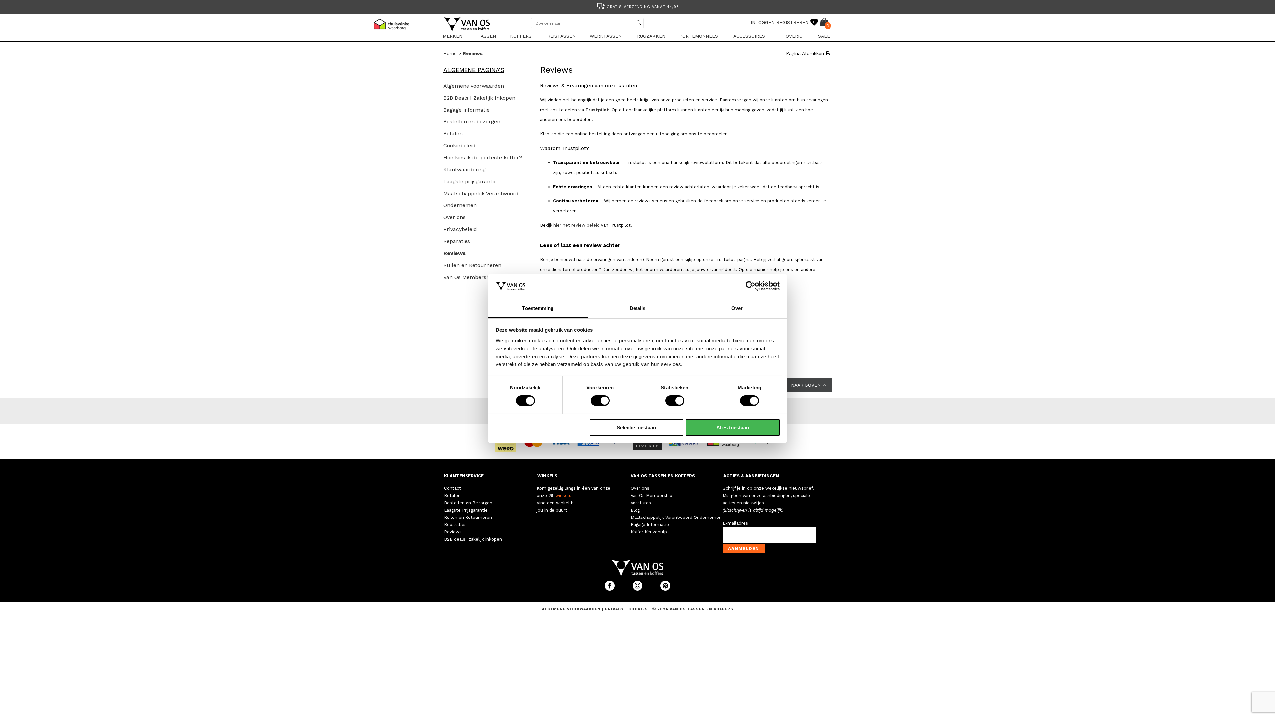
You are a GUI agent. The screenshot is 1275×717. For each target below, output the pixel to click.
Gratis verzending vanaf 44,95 (643, 7)
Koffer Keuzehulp (649, 531)
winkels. (564, 495)
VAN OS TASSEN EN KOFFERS (663, 475)
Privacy (615, 609)
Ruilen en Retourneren (472, 265)
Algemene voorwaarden (473, 86)
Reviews (473, 53)
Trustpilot (597, 109)
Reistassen (561, 36)
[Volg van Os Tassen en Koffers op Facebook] (610, 589)
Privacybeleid (460, 229)
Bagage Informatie (650, 524)
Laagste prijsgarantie (470, 181)
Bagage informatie (466, 110)
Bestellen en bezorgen (471, 122)
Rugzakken (651, 36)
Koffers (521, 36)
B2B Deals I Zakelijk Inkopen (479, 98)
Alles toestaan (732, 427)
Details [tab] (638, 308)
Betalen (453, 133)
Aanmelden (743, 548)
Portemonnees (698, 36)
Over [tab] (737, 308)
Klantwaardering (464, 169)
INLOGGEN (763, 22)
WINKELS (547, 475)
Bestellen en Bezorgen (468, 502)
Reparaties (456, 241)
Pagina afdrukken (806, 53)
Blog (635, 510)
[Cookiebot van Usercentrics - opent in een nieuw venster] (751, 286)
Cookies (638, 609)
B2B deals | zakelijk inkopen (473, 539)
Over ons (454, 217)
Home (450, 53)
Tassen (487, 36)
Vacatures (641, 502)
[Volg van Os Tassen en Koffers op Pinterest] (665, 589)
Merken (452, 36)
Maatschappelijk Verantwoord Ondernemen (676, 517)
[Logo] (467, 30)
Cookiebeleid (459, 145)
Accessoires (749, 36)
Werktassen (606, 36)
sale (824, 36)
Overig (794, 36)
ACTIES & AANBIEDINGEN (751, 475)
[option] (637, 6)
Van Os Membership (468, 277)
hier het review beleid (576, 225)
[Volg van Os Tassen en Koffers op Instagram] (638, 589)
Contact (452, 488)
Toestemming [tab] (537, 308)
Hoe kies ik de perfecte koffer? (482, 157)
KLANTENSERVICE (464, 475)
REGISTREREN (792, 22)
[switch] (600, 400)
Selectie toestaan (636, 427)
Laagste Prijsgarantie (466, 510)
